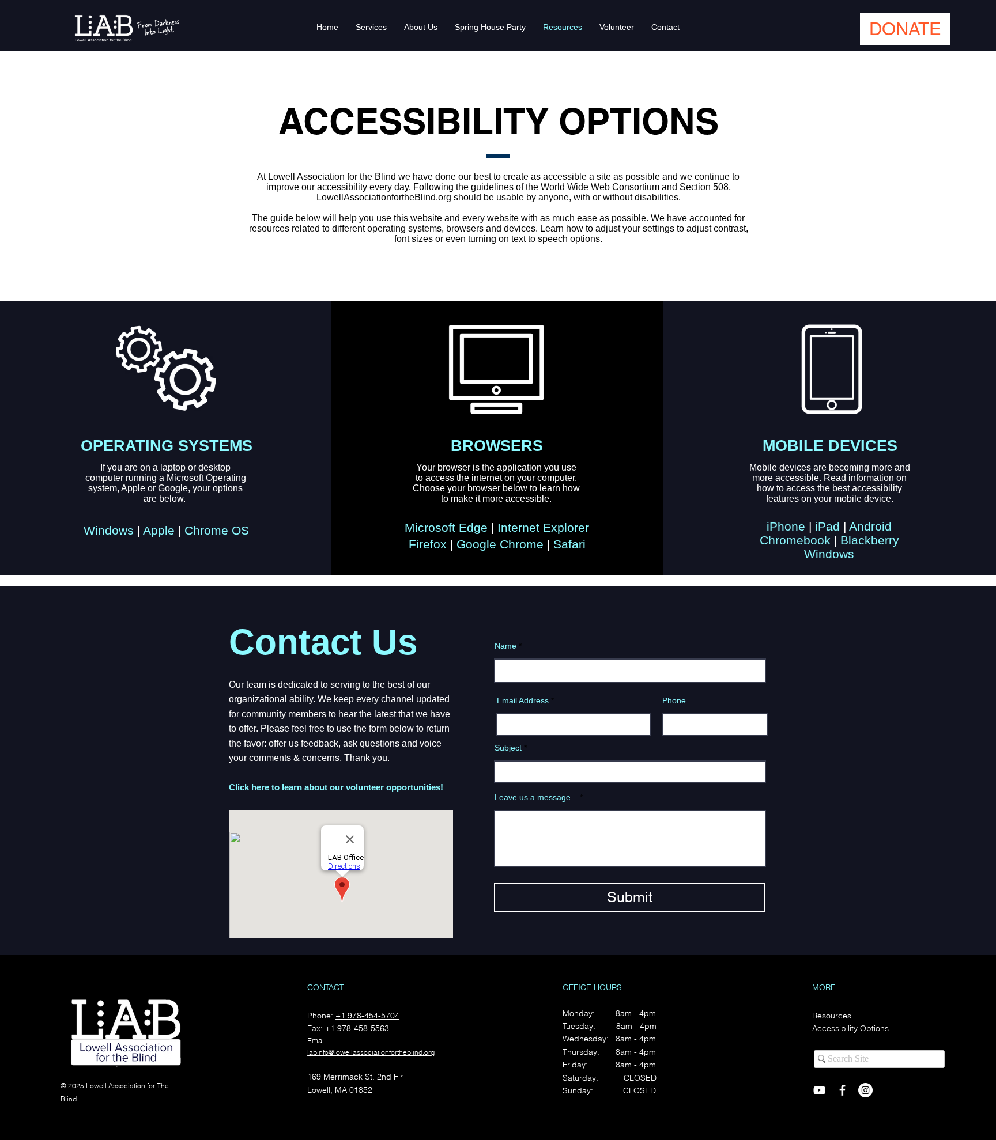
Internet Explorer (541, 527)
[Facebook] (842, 1090)
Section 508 (704, 187)
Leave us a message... (536, 797)
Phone (674, 700)
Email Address (523, 700)
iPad (826, 526)
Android (869, 526)
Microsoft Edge (446, 527)
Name (505, 646)
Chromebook (795, 540)
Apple (157, 530)
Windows (109, 530)
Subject (508, 748)
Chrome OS (215, 530)
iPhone (786, 526)
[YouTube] (819, 1090)
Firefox (429, 544)
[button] (905, 29)
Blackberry (868, 540)
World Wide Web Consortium (600, 187)
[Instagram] (865, 1090)
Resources (831, 1015)
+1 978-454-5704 (367, 1015)
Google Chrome (498, 544)
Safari (568, 544)
